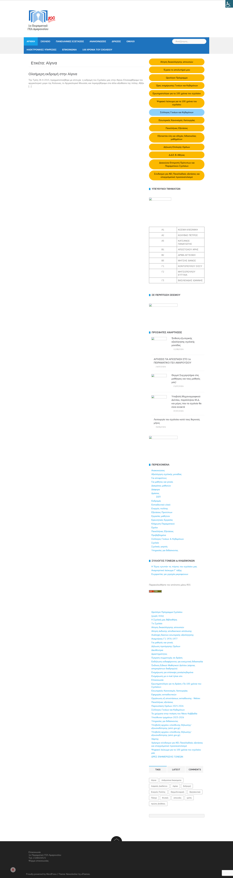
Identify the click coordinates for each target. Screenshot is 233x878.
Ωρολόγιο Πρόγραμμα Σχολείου (166, 612)
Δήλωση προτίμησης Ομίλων (165, 646)
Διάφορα (155, 489)
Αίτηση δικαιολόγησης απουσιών (176, 61)
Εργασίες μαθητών (160, 516)
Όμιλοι (130, 41)
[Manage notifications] (13, 869)
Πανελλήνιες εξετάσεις (162, 702)
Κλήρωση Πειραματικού (163, 523)
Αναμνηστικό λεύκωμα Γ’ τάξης (166, 570)
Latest (176, 769)
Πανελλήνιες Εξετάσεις (70, 41)
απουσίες (177, 798)
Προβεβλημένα (158, 535)
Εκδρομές (156, 500)
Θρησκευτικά (194, 792)
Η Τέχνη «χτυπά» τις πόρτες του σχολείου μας (174, 566)
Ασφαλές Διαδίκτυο (159, 786)
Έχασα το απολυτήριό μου (177, 69)
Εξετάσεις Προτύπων (161, 512)
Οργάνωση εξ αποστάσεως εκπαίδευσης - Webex (175, 698)
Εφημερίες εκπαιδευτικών (163, 694)
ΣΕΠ (158, 496)
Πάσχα (154, 798)
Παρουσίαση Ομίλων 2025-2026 (167, 705)
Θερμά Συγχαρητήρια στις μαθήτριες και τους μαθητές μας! (186, 379)
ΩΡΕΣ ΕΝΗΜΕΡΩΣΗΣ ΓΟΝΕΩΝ (167, 756)
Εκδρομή (187, 786)
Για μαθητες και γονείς (162, 481)
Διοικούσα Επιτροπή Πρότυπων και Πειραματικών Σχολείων (176, 164)
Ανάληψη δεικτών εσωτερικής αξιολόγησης (172, 634)
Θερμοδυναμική (177, 792)
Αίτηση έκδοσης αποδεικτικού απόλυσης (171, 631)
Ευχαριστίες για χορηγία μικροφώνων (169, 574)
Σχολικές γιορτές (159, 546)
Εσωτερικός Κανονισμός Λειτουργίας (177, 120)
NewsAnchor (72, 874)
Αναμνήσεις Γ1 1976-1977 (164, 638)
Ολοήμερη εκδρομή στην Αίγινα (53, 74)
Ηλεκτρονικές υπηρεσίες (41, 49)
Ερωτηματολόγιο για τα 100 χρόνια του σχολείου (177, 93)
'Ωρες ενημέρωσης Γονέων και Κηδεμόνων (177, 85)
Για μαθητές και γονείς (162, 642)
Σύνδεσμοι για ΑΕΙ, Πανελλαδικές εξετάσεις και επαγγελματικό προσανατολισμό (177, 175)
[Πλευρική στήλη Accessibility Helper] (229, 4)
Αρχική (31, 41)
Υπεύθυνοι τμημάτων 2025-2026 (167, 717)
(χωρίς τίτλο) (157, 615)
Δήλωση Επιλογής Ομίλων (177, 147)
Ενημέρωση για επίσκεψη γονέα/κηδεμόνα (172, 672)
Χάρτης (155, 738)
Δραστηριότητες (159, 653)
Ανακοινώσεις (98, 41)
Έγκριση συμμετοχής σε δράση (166, 657)
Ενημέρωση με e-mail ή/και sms (166, 676)
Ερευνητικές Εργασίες (162, 519)
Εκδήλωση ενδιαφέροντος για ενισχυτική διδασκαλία (177, 661)
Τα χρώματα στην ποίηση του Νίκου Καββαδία (174, 713)
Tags (158, 769)
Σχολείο (45, 41)
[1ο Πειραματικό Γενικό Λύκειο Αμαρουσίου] (39, 18)
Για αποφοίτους (159, 478)
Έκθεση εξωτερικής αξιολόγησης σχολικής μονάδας (183, 342)
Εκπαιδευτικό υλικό (160, 504)
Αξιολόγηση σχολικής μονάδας (166, 474)
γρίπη (189, 798)
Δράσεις (116, 41)
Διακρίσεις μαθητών (161, 485)
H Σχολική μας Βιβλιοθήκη (164, 619)
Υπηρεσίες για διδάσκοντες (164, 550)
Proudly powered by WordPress (41, 874)
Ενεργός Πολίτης (158, 792)
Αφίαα (175, 786)
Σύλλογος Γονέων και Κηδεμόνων (176, 112)
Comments (195, 769)
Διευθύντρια (157, 650)
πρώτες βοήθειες (158, 804)
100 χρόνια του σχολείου (97, 49)
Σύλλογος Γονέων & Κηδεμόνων (167, 538)
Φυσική (165, 798)
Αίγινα (153, 780)
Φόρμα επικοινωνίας (39, 860)
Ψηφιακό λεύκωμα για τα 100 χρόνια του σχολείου (177, 103)
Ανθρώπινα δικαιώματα (171, 780)
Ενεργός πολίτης (159, 508)
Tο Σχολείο (156, 623)
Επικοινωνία (69, 49)
